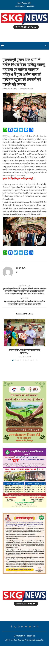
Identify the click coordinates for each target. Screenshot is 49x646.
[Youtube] (26, 626)
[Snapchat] (34, 626)
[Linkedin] (22, 626)
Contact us (19, 6)
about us (30, 6)
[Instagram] (19, 626)
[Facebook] (11, 626)
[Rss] (37, 626)
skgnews (25, 642)
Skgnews (13, 89)
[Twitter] (15, 626)
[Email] (30, 626)
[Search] (46, 45)
